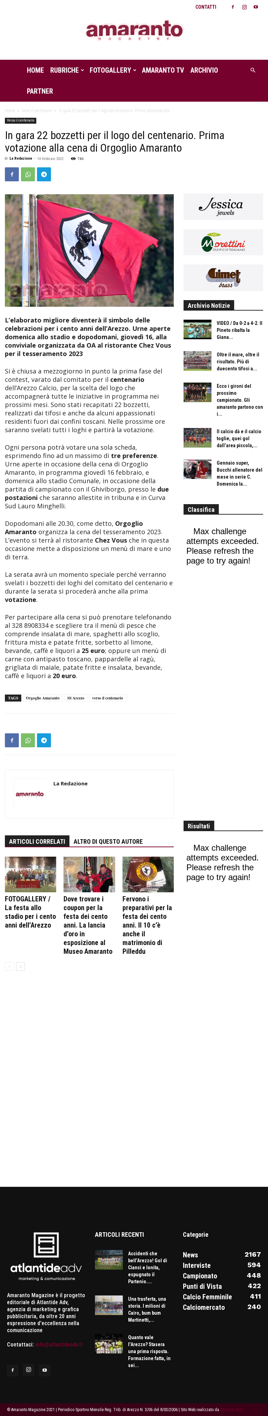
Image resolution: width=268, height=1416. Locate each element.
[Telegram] (44, 174)
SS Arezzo (75, 698)
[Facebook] (233, 7)
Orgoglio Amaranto (43, 698)
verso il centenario (107, 698)
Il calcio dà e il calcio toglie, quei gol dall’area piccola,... (239, 438)
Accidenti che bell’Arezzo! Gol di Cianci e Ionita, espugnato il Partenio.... (147, 1267)
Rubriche (64, 70)
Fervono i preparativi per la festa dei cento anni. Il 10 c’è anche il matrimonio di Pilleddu (147, 925)
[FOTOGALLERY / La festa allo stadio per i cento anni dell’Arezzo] (30, 874)
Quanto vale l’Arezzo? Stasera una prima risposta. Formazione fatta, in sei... (149, 1351)
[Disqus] (89, 1083)
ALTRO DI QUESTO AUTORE (108, 841)
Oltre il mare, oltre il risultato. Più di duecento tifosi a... (238, 361)
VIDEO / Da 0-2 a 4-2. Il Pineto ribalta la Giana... (239, 330)
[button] (252, 70)
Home (35, 70)
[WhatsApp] (28, 174)
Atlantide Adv (231, 1409)
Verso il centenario (37, 110)
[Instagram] (244, 7)
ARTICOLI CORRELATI (37, 841)
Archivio (204, 70)
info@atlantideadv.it (59, 1344)
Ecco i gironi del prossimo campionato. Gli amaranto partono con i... (240, 400)
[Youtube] (256, 7)
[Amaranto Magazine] (134, 30)
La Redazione (20, 158)
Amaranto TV (163, 70)
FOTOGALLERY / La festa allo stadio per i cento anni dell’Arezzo (30, 912)
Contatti (205, 7)
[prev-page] (9, 966)
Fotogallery (110, 70)
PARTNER (40, 91)
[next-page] (20, 966)
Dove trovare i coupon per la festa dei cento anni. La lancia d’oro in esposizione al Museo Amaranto (88, 925)
